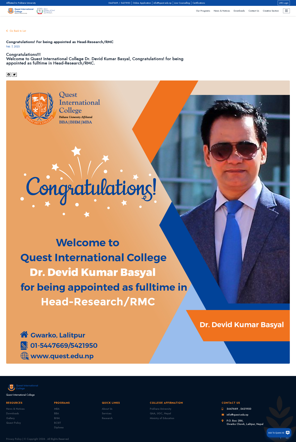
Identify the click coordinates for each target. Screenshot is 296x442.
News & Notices (222, 10)
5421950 (125, 3)
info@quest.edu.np (163, 3)
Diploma (59, 427)
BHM (57, 418)
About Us (107, 409)
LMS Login (283, 2)
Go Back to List (17, 31)
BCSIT (57, 423)
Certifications (199, 3)
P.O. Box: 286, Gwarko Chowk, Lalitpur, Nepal (245, 422)
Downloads (239, 10)
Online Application (142, 3)
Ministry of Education (162, 418)
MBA (57, 409)
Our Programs (203, 10)
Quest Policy (13, 423)
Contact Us (254, 10)
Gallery (10, 418)
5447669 (113, 3)
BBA (56, 413)
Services (106, 413)
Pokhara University (160, 409)
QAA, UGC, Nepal (160, 413)
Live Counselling (182, 3)
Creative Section (271, 10)
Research (107, 418)
